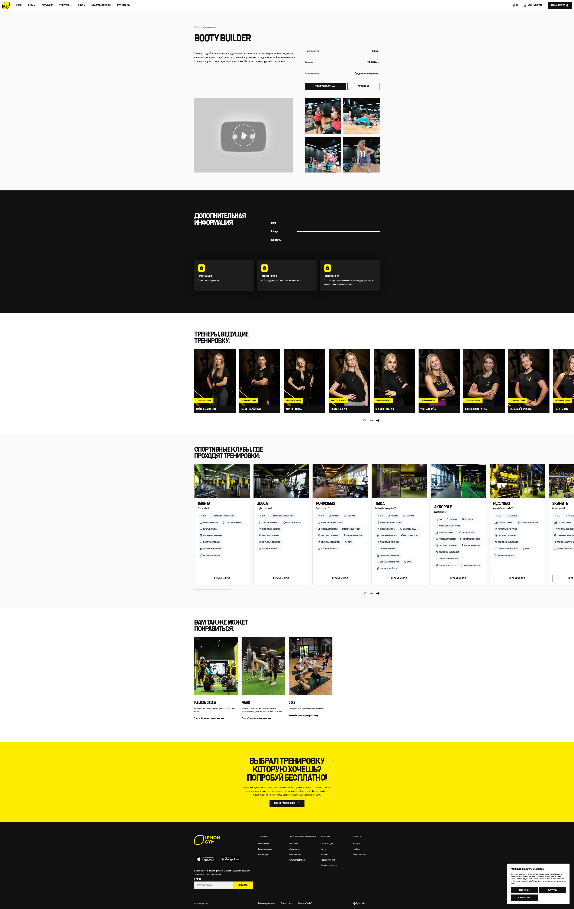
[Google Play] (230, 859)
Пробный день (263, 844)
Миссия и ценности (329, 865)
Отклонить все (524, 897)
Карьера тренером (328, 860)
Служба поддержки (297, 860)
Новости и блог (295, 854)
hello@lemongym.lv (304, 791)
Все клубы (293, 844)
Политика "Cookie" (305, 903)
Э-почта (197, 879)
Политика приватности (266, 903)
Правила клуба (327, 844)
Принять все (524, 890)
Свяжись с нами (359, 854)
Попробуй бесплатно (284, 803)
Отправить (243, 885)
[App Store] (205, 859)
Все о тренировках (265, 849)
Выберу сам (552, 890)
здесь (318, 795)
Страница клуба (222, 578)
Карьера (324, 854)
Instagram (356, 844)
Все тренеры (263, 854)
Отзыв (323, 849)
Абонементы (294, 849)
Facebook (356, 849)
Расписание (363, 86)
